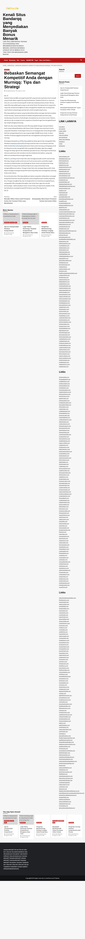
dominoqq (62, 146)
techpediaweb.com (64, 301)
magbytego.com (63, 409)
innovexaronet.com (64, 428)
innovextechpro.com (65, 294)
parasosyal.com (63, 235)
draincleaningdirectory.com (67, 220)
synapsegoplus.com (64, 496)
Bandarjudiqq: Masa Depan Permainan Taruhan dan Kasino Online (44, 199)
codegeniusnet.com (64, 411)
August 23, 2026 (27, 236)
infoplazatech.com (64, 400)
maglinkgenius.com (64, 441)
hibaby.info (62, 765)
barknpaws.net (63, 192)
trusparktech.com (64, 646)
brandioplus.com (64, 547)
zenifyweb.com (63, 731)
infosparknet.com (64, 513)
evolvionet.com (63, 610)
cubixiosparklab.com (65, 434)
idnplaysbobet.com (64, 755)
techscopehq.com (64, 504)
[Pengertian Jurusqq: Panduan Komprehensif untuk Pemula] (74, 820)
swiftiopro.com (63, 674)
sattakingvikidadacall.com (66, 757)
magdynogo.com (64, 366)
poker (60, 143)
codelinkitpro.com (64, 381)
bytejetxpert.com (64, 362)
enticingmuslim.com (64, 237)
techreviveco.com (64, 474)
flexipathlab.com (64, 553)
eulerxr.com (62, 723)
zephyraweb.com (64, 636)
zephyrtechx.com (64, 655)
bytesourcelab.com (64, 511)
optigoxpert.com (64, 657)
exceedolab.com (63, 682)
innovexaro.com (63, 508)
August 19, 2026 (73, 835)
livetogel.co (62, 733)
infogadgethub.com (64, 379)
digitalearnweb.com (64, 158)
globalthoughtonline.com (66, 199)
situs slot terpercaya (15, 856)
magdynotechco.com (65, 392)
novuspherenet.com (64, 561)
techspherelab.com (64, 483)
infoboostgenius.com (65, 322)
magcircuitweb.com (64, 296)
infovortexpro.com (64, 353)
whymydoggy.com (64, 156)
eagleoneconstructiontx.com (67, 744)
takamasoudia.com (64, 252)
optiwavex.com (63, 566)
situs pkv (61, 133)
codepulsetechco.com (65, 419)
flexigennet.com (63, 262)
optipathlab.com (63, 606)
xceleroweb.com (63, 581)
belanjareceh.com (64, 171)
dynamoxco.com (63, 540)
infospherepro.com (64, 697)
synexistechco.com (64, 623)
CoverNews (47, 878)
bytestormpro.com (64, 712)
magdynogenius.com (65, 288)
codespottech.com (64, 275)
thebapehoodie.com (64, 233)
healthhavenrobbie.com (65, 740)
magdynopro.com (64, 307)
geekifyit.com (63, 207)
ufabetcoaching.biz (64, 799)
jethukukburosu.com (65, 224)
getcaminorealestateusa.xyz (67, 808)
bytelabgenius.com (64, 303)
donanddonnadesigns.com (66, 742)
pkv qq (16, 849)
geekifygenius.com (64, 725)
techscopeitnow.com (65, 358)
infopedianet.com (64, 498)
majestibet (14, 866)
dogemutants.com (64, 247)
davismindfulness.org (65, 801)
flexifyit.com (62, 532)
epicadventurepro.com (65, 704)
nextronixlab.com (64, 523)
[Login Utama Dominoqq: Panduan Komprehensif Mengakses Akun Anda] (30, 219)
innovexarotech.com (65, 351)
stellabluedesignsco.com (66, 256)
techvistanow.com (64, 430)
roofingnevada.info (64, 782)
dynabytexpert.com (64, 530)
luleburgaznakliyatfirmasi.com (67, 230)
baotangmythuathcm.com (66, 222)
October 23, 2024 (21, 90)
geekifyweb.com (64, 398)
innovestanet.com (64, 528)
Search (61, 69)
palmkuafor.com (63, 163)
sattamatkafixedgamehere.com (68, 761)
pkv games (62, 129)
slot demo (62, 126)
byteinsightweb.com (65, 286)
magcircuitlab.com (64, 443)
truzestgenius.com (64, 453)
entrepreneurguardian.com (66, 763)
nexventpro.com (63, 653)
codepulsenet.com (64, 500)
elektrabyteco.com (64, 449)
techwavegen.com (64, 324)
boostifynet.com (63, 651)
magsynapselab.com (65, 290)
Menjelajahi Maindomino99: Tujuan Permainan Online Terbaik (70, 108)
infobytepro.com (64, 407)
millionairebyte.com (64, 803)
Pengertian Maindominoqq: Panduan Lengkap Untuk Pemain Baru (69, 102)
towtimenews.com (64, 218)
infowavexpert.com (64, 313)
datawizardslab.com (65, 691)
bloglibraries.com (64, 228)
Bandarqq (12, 60)
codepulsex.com (63, 466)
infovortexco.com (64, 460)
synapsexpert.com (64, 574)
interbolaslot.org (64, 160)
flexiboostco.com (64, 600)
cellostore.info (63, 194)
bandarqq (62, 141)
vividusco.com (63, 627)
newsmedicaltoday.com (65, 780)
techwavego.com (64, 464)
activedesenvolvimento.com (67, 750)
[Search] (81, 60)
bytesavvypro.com (64, 326)
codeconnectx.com (64, 424)
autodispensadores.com (66, 776)
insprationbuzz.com (64, 175)
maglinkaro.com (63, 477)
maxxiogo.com (63, 534)
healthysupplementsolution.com (68, 273)
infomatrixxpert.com (65, 426)
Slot (18, 60)
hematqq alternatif (15, 858)
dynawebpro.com (64, 549)
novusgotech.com (64, 536)
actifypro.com (63, 661)
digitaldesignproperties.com (67, 186)
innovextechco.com (64, 438)
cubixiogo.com (63, 559)
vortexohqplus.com (64, 672)
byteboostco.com (64, 447)
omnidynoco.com (64, 568)
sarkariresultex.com (64, 188)
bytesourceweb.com (65, 343)
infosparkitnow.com (64, 394)
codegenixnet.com (64, 341)
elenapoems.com (64, 241)
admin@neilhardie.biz (10, 90)
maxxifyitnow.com (64, 515)
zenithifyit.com (63, 632)
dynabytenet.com (64, 479)
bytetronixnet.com (64, 360)
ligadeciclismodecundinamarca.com (69, 791)
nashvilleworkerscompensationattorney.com (71, 793)
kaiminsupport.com (64, 169)
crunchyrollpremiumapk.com (67, 211)
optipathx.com (63, 521)
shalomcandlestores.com (66, 205)
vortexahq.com (63, 629)
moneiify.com (63, 201)
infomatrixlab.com (64, 485)
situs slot (9, 864)
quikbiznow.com (63, 578)
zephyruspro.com (64, 519)
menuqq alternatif (8, 849)
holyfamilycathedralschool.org (67, 795)
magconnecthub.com (65, 491)
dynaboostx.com (64, 663)
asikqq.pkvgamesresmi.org (11, 868)
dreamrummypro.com (65, 167)
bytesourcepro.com (64, 481)
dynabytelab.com (64, 608)
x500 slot (6, 856)
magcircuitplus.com (64, 356)
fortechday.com (63, 805)
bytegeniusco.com (64, 315)
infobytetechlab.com (65, 337)
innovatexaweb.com (64, 390)
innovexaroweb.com (65, 472)
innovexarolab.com (64, 334)
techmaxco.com (63, 680)
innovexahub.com (64, 619)
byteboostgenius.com (65, 494)
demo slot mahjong (64, 139)
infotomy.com (63, 271)
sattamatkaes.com (64, 209)
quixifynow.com (63, 517)
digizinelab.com (63, 462)
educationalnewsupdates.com (67, 598)
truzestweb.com (63, 572)
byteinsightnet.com (64, 417)
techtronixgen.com (64, 292)
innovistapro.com (64, 668)
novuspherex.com (64, 642)
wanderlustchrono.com (65, 714)
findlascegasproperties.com (67, 738)
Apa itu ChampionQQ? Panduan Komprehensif (69, 89)
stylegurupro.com (64, 689)
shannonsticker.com (64, 173)
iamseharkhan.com (64, 182)
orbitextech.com (63, 727)
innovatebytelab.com (65, 405)
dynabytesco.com (64, 687)
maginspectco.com (64, 364)
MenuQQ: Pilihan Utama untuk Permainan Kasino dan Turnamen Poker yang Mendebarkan (17, 200)
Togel (36, 60)
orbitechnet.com (63, 564)
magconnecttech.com (65, 729)
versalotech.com (63, 678)
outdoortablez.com (64, 269)
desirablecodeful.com (65, 260)
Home (6, 60)
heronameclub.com (64, 264)
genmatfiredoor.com (65, 736)
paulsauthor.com (63, 258)
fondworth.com (63, 180)
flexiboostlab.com (64, 670)
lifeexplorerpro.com (64, 708)
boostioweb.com (64, 602)
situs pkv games (63, 135)
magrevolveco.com (64, 349)
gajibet (25, 866)
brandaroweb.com (64, 585)
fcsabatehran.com (64, 245)
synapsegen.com (63, 551)
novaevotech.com (64, 436)
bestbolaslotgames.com (66, 759)
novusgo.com (63, 710)
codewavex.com (63, 445)
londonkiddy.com (64, 797)
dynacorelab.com (64, 621)
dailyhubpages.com (64, 752)
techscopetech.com (64, 468)
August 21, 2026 (57, 835)
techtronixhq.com (64, 377)
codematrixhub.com (64, 317)
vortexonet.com (63, 615)
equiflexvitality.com (64, 746)
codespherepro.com (64, 339)
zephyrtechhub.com (64, 570)
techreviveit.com (64, 311)
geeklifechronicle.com (65, 695)
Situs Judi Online (44, 60)
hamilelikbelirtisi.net (65, 676)
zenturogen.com (63, 542)
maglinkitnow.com (64, 284)
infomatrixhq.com (64, 432)
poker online (62, 131)
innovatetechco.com (65, 305)
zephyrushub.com (64, 604)
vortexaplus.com (63, 557)
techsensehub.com (64, 385)
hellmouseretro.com (64, 243)
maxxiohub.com (63, 634)
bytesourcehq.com (64, 415)
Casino (22, 60)
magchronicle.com (64, 279)
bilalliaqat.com (63, 774)
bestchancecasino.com (65, 772)
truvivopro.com (63, 625)
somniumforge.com (64, 226)
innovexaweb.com (64, 544)
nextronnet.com (63, 538)
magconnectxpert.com (65, 451)
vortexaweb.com (64, 638)
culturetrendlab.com (65, 716)
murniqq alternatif (15, 860)
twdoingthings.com (64, 254)
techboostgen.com (64, 383)
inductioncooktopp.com (66, 778)
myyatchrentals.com (65, 203)
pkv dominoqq (63, 137)
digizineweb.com (64, 422)
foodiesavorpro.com (65, 699)
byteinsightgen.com (64, 328)
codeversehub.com (64, 487)
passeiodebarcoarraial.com (67, 177)
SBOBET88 (29, 60)
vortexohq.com (63, 702)
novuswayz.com (63, 659)
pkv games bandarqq (18, 851)
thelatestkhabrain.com (65, 184)
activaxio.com (63, 685)
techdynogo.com (64, 277)
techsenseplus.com (64, 320)
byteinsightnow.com (65, 345)
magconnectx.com (64, 784)
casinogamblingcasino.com (66, 216)
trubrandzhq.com (64, 649)
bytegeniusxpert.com (65, 402)
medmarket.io (63, 267)
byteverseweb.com (64, 489)
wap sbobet (23, 853)
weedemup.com (63, 769)
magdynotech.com (64, 502)
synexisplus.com (63, 612)
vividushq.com (63, 555)
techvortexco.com (64, 396)
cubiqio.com (62, 693)
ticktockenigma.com (65, 721)
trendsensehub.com (64, 719)
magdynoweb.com (64, 470)
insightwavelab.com (64, 706)
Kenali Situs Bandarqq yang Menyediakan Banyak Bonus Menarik (15, 27)
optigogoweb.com (64, 583)
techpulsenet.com (64, 455)
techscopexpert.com (65, 298)
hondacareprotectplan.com (66, 213)
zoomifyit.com (63, 587)
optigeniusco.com (64, 640)
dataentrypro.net (64, 165)
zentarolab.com (63, 576)
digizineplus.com (64, 506)
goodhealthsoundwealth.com (67, 239)
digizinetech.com (64, 330)
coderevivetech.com (65, 347)
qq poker (19, 862)
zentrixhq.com (63, 525)
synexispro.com (63, 786)
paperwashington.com (65, 767)
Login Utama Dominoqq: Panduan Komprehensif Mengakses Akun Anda (69, 95)
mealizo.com (62, 190)
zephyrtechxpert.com (65, 458)
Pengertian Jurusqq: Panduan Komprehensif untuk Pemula (68, 114)
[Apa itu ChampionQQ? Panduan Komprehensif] (11, 219)
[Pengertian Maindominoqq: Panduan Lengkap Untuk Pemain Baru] (49, 219)
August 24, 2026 (8, 234)
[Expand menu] (51, 60)
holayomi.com (63, 789)
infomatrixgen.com (64, 332)
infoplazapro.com (64, 309)
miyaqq (20, 866)
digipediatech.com (64, 281)
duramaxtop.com (64, 250)
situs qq (9, 851)
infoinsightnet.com (64, 413)
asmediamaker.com (64, 196)
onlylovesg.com (63, 748)
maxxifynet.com (63, 617)
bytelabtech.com (64, 388)
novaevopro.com (64, 644)
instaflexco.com (63, 665)
